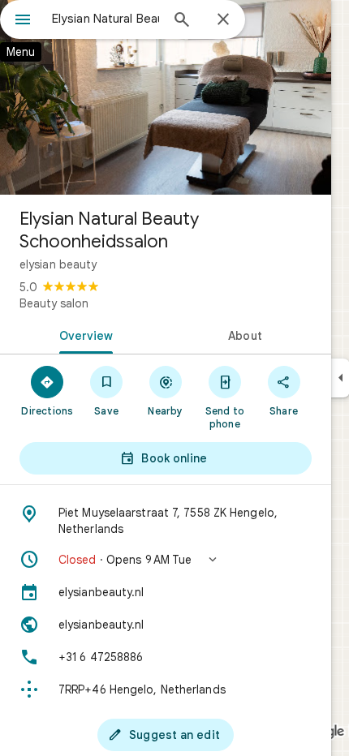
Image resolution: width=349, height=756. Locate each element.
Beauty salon (53, 303)
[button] (165, 559)
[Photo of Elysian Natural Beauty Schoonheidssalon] (165, 97)
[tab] (82, 334)
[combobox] (105, 18)
